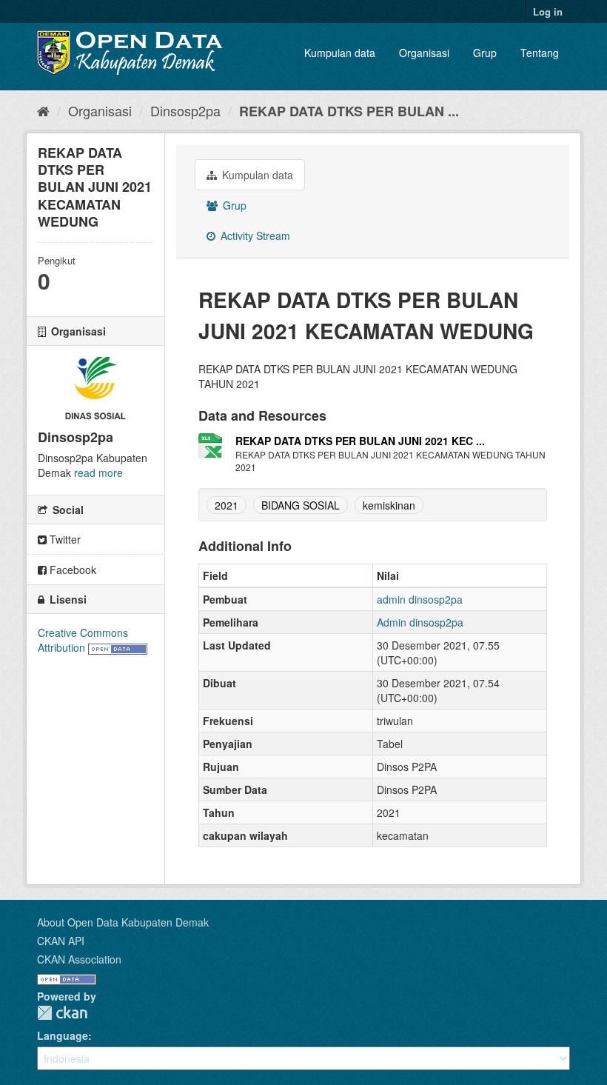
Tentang (539, 52)
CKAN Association (79, 959)
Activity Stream (254, 235)
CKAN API (60, 940)
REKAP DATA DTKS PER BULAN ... (349, 111)
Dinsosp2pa (185, 110)
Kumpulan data (339, 52)
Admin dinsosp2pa (420, 622)
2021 (226, 505)
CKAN (62, 1013)
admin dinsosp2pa (420, 599)
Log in (548, 11)
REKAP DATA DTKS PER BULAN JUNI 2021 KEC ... (360, 440)
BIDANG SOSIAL (300, 505)
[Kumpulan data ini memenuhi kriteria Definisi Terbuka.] (117, 647)
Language (62, 1035)
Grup (485, 52)
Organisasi (424, 52)
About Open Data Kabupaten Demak (123, 922)
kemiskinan (389, 505)
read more (98, 472)
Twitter (64, 539)
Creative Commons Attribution (83, 640)
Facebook (71, 569)
